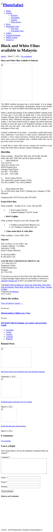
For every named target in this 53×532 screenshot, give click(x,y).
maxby (3, 56)
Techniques (15, 18)
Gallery (9, 33)
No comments (26, 56)
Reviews (14, 15)
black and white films (33, 285)
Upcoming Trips (17, 31)
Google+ (9, 334)
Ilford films (19, 287)
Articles (9, 13)
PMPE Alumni (11, 37)
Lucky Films (40, 287)
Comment (5, 457)
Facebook (10, 330)
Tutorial (14, 20)
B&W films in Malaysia (14, 285)
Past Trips (14, 29)
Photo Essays (16, 22)
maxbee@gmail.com (9, 281)
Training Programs (13, 35)
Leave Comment (6, 441)
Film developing (7, 287)
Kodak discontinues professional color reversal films (16, 402)
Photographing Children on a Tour (15, 313)
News (8, 24)
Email (4, 482)
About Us (10, 40)
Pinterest (9, 339)
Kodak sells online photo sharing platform (13, 426)
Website (4, 487)
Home (8, 11)
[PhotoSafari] (12, 5)
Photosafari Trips (12, 26)
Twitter (8, 332)
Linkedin (9, 337)
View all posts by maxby (12, 303)
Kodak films (29, 287)
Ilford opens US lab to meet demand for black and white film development (23, 371)
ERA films (46, 285)
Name (4, 477)
